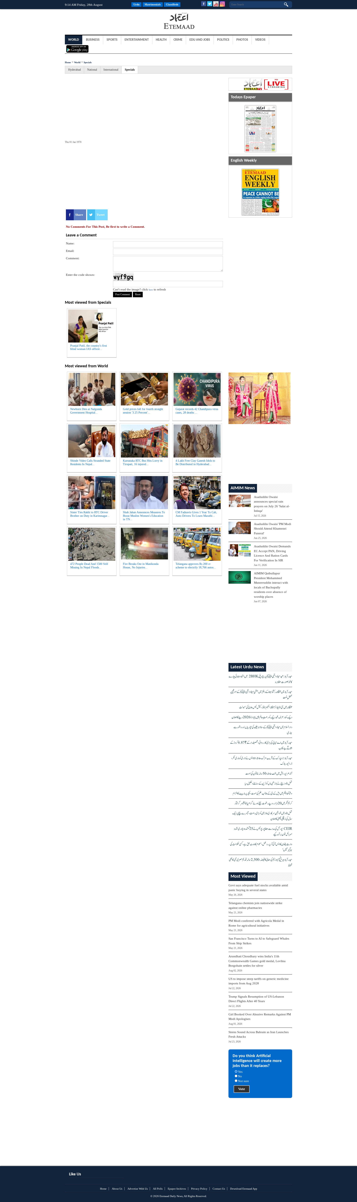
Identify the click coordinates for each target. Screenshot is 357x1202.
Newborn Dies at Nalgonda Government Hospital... (86, 411)
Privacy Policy (199, 1188)
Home (68, 62)
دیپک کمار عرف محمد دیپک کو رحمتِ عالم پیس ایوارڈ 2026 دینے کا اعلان (262, 717)
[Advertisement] (98, 21)
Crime (178, 39)
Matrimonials (153, 4)
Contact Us (219, 1188)
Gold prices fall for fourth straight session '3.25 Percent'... (143, 411)
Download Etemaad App (243, 1188)
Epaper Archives (177, 1188)
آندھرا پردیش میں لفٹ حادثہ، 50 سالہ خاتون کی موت (268, 773)
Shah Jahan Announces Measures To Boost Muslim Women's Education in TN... (144, 516)
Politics (223, 39)
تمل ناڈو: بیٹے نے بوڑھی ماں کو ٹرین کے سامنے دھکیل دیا (268, 783)
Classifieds (172, 4)
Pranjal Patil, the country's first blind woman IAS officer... (88, 347)
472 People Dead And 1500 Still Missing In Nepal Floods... (89, 565)
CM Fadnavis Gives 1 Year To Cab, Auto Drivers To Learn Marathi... (196, 514)
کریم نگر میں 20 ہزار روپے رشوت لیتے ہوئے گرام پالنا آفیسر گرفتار (263, 803)
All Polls (158, 1188)
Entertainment (137, 39)
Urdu (136, 4)
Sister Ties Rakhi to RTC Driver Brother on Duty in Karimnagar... (89, 514)
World (73, 39)
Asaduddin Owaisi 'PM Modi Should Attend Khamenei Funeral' (272, 528)
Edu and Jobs (199, 39)
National (92, 69)
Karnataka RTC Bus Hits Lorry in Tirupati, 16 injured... (142, 462)
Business (93, 39)
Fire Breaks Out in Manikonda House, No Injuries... (140, 565)
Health (161, 39)
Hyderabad (74, 69)
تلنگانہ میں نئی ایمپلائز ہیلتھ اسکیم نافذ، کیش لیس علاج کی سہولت (265, 707)
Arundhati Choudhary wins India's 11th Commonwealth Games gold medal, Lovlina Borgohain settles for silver (257, 961)
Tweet (100, 214)
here (151, 289)
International (111, 69)
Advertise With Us (137, 1188)
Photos (242, 39)
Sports (112, 39)
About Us (117, 1188)
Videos (260, 39)
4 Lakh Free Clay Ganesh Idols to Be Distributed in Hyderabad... (195, 462)
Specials (88, 62)
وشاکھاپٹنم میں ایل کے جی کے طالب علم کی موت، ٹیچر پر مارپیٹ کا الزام (262, 793)
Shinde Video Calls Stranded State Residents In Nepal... (90, 462)
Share (79, 214)
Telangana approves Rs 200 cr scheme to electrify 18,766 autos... (196, 565)
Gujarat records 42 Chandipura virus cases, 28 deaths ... (197, 411)
